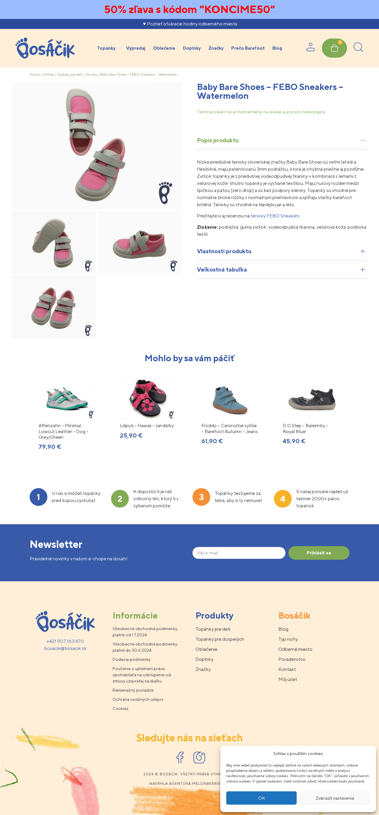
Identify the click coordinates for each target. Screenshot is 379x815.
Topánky (106, 48)
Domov (35, 74)
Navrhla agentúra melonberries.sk (190, 784)
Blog (277, 48)
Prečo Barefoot (248, 48)
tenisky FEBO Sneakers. (275, 216)
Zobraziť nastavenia (335, 798)
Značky (216, 48)
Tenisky (91, 74)
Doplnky (192, 48)
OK (261, 798)
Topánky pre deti (70, 74)
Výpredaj (135, 48)
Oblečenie (164, 48)
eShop (49, 74)
